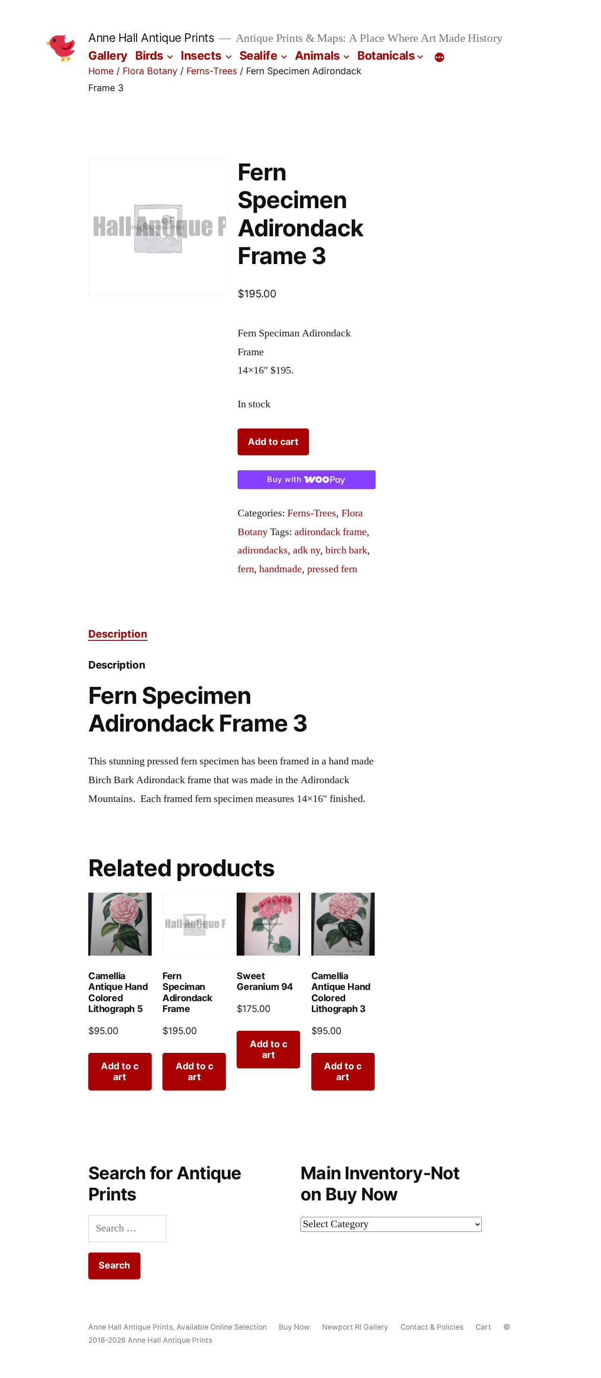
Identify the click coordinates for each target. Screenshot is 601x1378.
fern (246, 569)
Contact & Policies (432, 1327)
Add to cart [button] (120, 1071)
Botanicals (386, 55)
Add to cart (273, 441)
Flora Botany (150, 71)
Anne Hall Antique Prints (151, 38)
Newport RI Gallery (355, 1327)
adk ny (306, 550)
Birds (149, 55)
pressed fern (332, 569)
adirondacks (263, 550)
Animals (317, 55)
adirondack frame (330, 531)
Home (101, 71)
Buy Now (294, 1327)
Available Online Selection (222, 1327)
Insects (201, 55)
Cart (483, 1327)
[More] (439, 57)
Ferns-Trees (211, 71)
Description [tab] (117, 634)
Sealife (258, 55)
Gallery (108, 55)
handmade (280, 569)
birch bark (346, 550)
